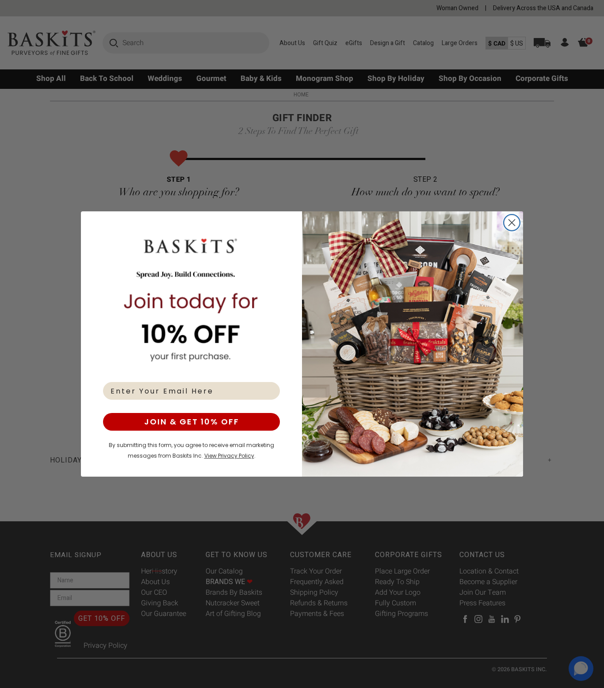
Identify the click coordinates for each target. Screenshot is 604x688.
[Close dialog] (512, 222)
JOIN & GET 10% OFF (191, 421)
